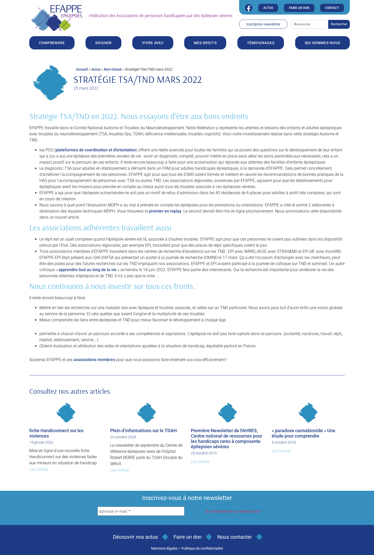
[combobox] (310, 24)
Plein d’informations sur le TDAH (143, 430)
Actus (95, 69)
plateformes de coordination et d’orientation (96, 150)
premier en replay (165, 211)
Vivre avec (153, 43)
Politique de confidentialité (202, 548)
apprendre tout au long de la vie (88, 269)
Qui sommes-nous (322, 43)
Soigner (103, 43)
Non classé (113, 69)
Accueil (82, 69)
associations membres (94, 359)
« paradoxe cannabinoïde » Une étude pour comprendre (303, 433)
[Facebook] (248, 8)
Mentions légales (164, 548)
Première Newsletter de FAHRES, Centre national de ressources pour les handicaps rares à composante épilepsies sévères (226, 438)
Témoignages (261, 43)
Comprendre (52, 43)
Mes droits (205, 43)
